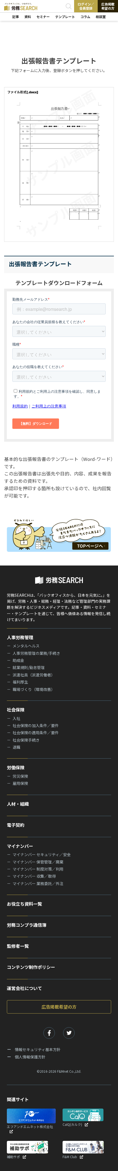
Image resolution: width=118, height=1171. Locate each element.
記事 (15, 16)
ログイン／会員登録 (86, 6)
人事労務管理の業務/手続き (36, 653)
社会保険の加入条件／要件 (36, 725)
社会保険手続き (26, 740)
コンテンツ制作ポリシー (31, 967)
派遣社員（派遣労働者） (34, 675)
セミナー (43, 16)
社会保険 (15, 709)
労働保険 (15, 767)
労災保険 (20, 776)
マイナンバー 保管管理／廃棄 (38, 862)
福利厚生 (20, 682)
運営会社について (24, 988)
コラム (85, 16)
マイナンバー (20, 846)
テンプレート (65, 16)
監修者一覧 (18, 946)
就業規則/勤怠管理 (29, 667)
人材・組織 (18, 803)
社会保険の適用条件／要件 (36, 732)
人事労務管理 (20, 637)
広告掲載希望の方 (107, 6)
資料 (27, 16)
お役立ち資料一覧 (24, 903)
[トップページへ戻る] (59, 534)
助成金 (18, 660)
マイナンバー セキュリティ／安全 (42, 854)
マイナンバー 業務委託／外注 (38, 883)
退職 (16, 747)
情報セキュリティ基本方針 (38, 1049)
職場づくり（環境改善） (34, 689)
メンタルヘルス (26, 645)
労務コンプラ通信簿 (26, 925)
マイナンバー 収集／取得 (34, 876)
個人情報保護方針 (30, 1057)
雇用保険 (20, 783)
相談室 (101, 16)
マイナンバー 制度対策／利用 (38, 869)
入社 (16, 718)
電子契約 (15, 825)
